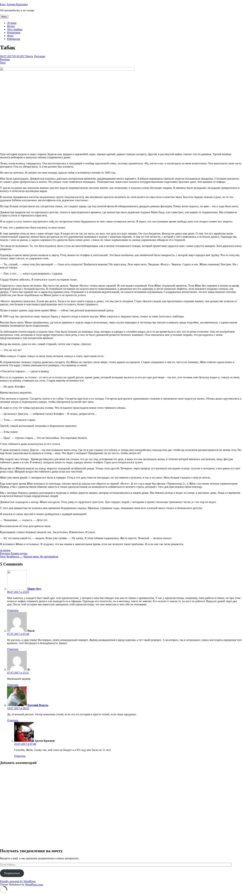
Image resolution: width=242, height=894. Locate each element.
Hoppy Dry (34, 588)
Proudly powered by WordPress (18, 881)
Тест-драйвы (14, 29)
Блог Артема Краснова (14, 4)
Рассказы (39, 56)
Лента (29, 56)
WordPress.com (34, 884)
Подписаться (12, 873)
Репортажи (13, 32)
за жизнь (5, 550)
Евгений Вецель (37, 705)
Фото (10, 35)
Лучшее (11, 22)
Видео (11, 26)
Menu (4, 16)
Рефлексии (13, 38)
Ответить (12, 610)
